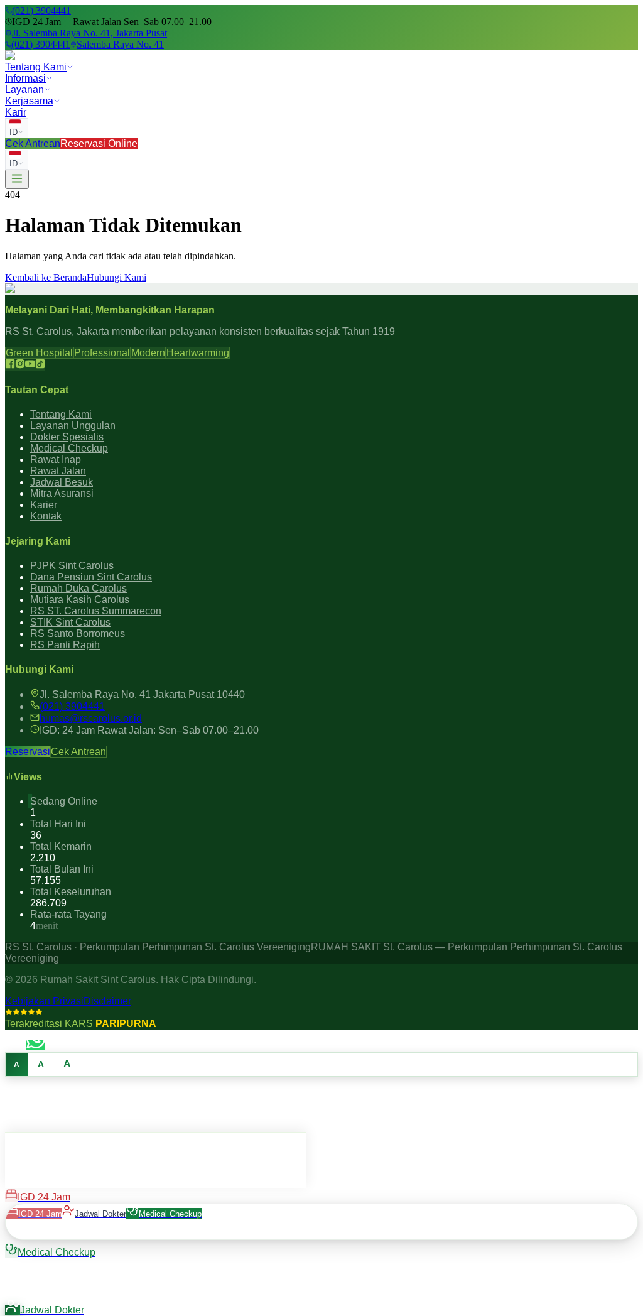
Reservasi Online (99, 143)
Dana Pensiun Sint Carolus (91, 577)
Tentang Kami (36, 67)
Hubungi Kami (116, 277)
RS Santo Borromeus (77, 633)
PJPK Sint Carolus (72, 565)
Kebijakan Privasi (44, 1001)
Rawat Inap (55, 459)
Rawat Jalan (58, 470)
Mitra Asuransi (62, 493)
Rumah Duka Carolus (78, 588)
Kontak (46, 516)
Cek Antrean (32, 143)
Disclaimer (107, 1001)
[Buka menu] (17, 179)
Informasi (25, 78)
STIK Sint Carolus (70, 622)
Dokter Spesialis (67, 437)
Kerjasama (29, 100)
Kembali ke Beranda (46, 277)
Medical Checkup (69, 448)
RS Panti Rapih (65, 644)
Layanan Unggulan (73, 425)
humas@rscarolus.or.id (91, 718)
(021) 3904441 (72, 706)
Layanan (24, 89)
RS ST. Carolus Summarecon (95, 611)
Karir (15, 112)
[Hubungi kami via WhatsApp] (35, 1045)
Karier (43, 504)
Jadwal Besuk (61, 482)
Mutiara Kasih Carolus (79, 599)
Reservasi (27, 751)
